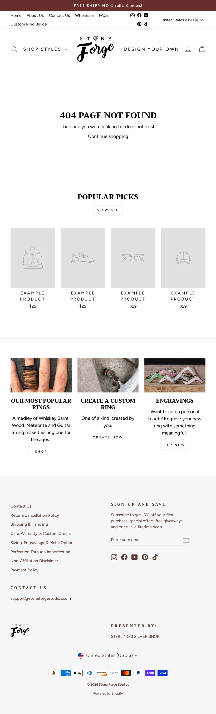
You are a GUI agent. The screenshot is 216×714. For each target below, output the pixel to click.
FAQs (104, 15)
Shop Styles (43, 49)
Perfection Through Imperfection (40, 551)
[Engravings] (174, 375)
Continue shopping (108, 136)
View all (108, 210)
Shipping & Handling (29, 524)
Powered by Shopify (108, 693)
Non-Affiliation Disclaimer (34, 560)
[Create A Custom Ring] (108, 375)
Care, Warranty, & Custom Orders (41, 533)
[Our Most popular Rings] (41, 375)
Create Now (108, 437)
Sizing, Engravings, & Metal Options (43, 542)
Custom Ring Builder (29, 24)
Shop (41, 451)
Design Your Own (151, 49)
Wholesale (84, 15)
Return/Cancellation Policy (35, 515)
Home (16, 15)
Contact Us (59, 15)
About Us (35, 15)
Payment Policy (24, 569)
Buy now (174, 445)
